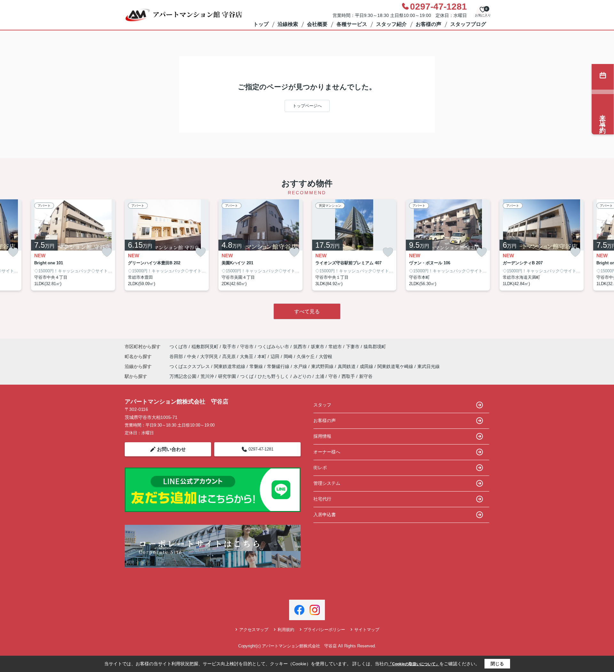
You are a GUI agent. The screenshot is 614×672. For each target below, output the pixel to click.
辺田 (276, 356)
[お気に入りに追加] (13, 252)
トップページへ (307, 105)
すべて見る (307, 311)
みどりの (302, 376)
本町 (262, 356)
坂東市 (317, 346)
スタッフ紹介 (391, 24)
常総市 (335, 346)
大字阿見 (209, 356)
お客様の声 (428, 24)
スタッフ (322, 404)
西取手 (348, 376)
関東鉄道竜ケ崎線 (395, 366)
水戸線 (301, 366)
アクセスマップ (253, 629)
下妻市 (352, 346)
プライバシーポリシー (324, 629)
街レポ (320, 467)
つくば (247, 376)
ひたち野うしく (273, 376)
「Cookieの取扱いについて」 (413, 664)
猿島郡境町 (375, 346)
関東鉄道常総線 (230, 366)
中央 (192, 356)
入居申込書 (324, 514)
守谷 (332, 376)
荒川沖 (207, 376)
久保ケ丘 (306, 356)
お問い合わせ (171, 449)
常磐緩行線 (279, 366)
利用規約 (286, 629)
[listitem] (167, 245)
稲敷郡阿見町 (205, 346)
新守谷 (366, 376)
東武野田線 (323, 366)
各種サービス (351, 24)
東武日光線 (428, 366)
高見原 (229, 356)
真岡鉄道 (347, 366)
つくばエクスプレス (190, 366)
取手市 (229, 346)
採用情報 (322, 436)
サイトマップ (366, 629)
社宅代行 (322, 498)
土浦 (319, 376)
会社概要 (317, 24)
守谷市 (247, 346)
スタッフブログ (468, 24)
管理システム (326, 483)
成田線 (367, 366)
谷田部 (176, 356)
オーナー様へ (326, 451)
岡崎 (289, 356)
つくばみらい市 (273, 346)
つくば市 (178, 346)
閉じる (497, 663)
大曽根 (325, 356)
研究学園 (227, 376)
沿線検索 (288, 24)
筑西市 (300, 346)
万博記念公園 (182, 376)
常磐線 (256, 366)
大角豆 (247, 356)
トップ (261, 24)
